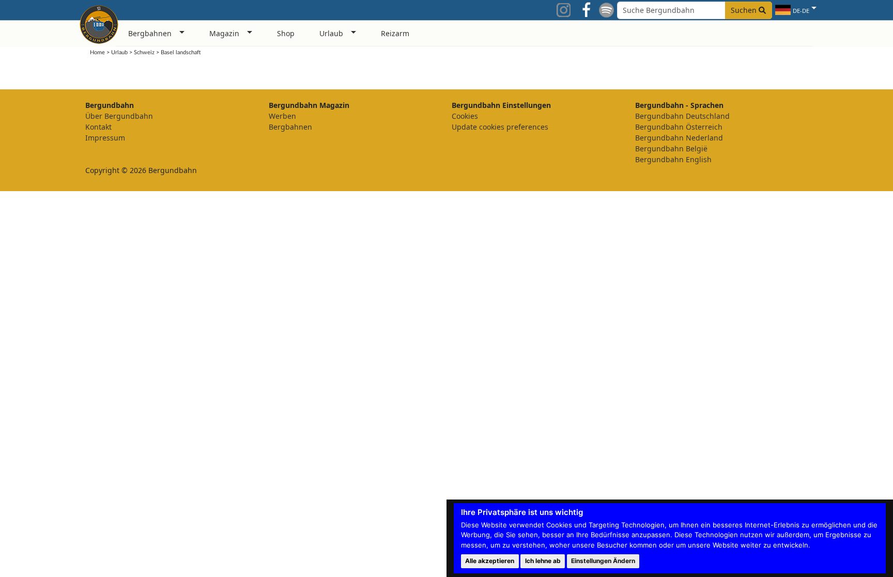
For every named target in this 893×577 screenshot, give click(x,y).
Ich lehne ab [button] (543, 561)
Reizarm (395, 33)
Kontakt (98, 127)
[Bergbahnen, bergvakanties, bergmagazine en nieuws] (99, 23)
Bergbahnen (290, 127)
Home (97, 52)
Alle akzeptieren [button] (489, 561)
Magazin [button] (224, 33)
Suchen (745, 10)
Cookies (465, 116)
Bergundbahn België (671, 148)
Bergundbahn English (673, 159)
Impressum (105, 138)
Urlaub (119, 52)
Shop (286, 33)
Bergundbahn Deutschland (682, 116)
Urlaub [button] (331, 33)
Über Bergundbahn (119, 116)
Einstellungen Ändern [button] (603, 561)
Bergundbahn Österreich (678, 127)
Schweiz (144, 52)
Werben (282, 116)
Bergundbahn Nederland (679, 138)
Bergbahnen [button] (150, 33)
